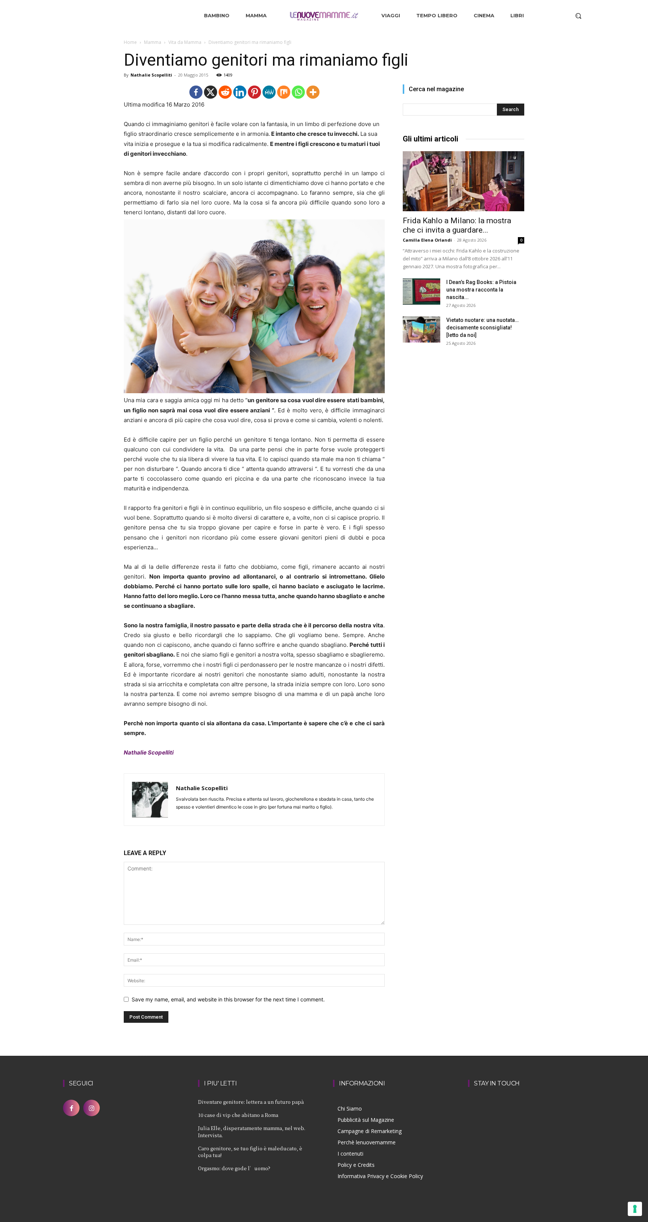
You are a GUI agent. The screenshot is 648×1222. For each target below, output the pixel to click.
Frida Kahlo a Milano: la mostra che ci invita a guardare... (457, 225)
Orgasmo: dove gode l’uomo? (234, 1168)
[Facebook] (195, 92)
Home (130, 42)
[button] (578, 16)
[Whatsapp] (298, 92)
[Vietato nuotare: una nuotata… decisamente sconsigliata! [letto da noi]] (421, 329)
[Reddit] (225, 92)
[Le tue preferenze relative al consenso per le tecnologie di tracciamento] (635, 1209)
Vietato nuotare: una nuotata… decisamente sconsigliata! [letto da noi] (482, 327)
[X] (210, 92)
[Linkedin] (239, 92)
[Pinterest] (254, 92)
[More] (313, 92)
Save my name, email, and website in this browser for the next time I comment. (228, 999)
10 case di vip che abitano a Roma (238, 1114)
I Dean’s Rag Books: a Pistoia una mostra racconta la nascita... (481, 289)
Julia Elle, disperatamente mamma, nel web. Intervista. (251, 1131)
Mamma (152, 42)
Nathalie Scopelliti (151, 75)
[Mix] (283, 92)
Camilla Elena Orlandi (427, 240)
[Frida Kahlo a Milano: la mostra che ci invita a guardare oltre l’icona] (463, 181)
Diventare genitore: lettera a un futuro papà (251, 1101)
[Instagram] (91, 1108)
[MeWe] (269, 92)
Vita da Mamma (184, 42)
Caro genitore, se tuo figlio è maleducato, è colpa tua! (250, 1152)
